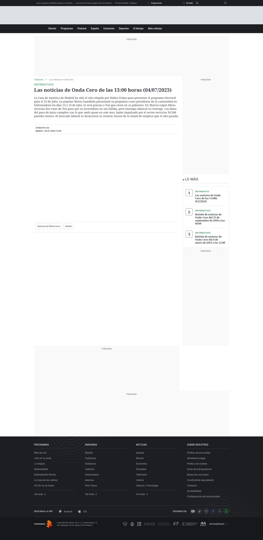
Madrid (89, 452)
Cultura (140, 480)
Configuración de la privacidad (203, 496)
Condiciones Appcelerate (200, 480)
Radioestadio (41, 469)
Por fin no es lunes (44, 485)
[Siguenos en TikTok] (199, 511)
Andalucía (90, 463)
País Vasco (91, 485)
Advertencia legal (196, 458)
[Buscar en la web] (225, 3)
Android (67, 511)
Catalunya (90, 458)
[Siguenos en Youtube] (192, 511)
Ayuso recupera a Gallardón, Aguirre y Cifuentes (54, 3)
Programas (67, 28)
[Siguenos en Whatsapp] (226, 511)
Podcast (81, 28)
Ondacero (38, 79)
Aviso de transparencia (199, 469)
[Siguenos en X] (219, 511)
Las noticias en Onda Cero (61, 79)
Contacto (192, 485)
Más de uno (40, 452)
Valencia (89, 469)
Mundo (140, 458)
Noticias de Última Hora (48, 226)
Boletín (68, 226)
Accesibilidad (194, 491)
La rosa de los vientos (46, 480)
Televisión (141, 474)
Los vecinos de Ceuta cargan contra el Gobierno (94, 3)
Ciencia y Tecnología (147, 485)
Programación (156, 3)
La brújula (39, 463)
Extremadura (92, 474)
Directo (52, 28)
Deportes (124, 28)
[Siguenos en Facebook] (213, 511)
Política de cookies (197, 463)
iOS (84, 511)
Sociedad (141, 469)
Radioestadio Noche (45, 474)
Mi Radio (189, 3)
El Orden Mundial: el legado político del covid (132, 3)
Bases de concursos (198, 474)
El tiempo (138, 28)
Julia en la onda (42, 458)
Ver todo (38, 494)
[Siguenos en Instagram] (206, 511)
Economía (108, 28)
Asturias (89, 480)
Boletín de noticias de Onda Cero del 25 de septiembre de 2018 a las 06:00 (210, 219)
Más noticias (155, 28)
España (95, 28)
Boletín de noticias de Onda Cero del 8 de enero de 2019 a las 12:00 (210, 239)
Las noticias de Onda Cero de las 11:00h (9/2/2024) (208, 198)
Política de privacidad (198, 452)
